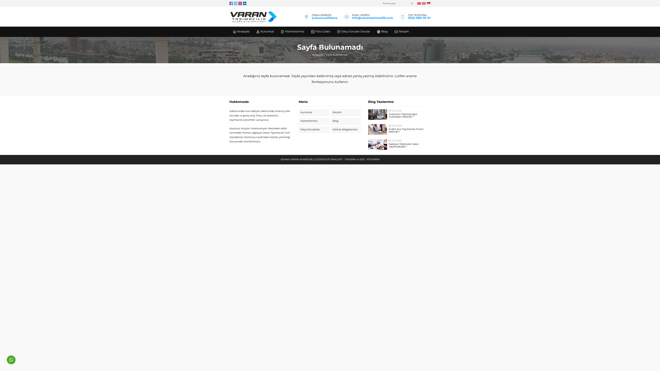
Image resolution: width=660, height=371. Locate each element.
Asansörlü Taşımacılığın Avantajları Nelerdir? (403, 115)
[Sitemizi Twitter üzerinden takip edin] (235, 3)
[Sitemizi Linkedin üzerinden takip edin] (244, 3)
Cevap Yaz (32, 344)
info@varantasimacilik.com (372, 18)
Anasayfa (317, 55)
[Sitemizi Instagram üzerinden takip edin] (240, 3)
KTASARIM (373, 159)
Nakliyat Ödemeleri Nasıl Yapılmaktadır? (404, 145)
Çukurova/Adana (324, 18)
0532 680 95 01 (419, 18)
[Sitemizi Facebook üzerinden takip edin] (231, 3)
